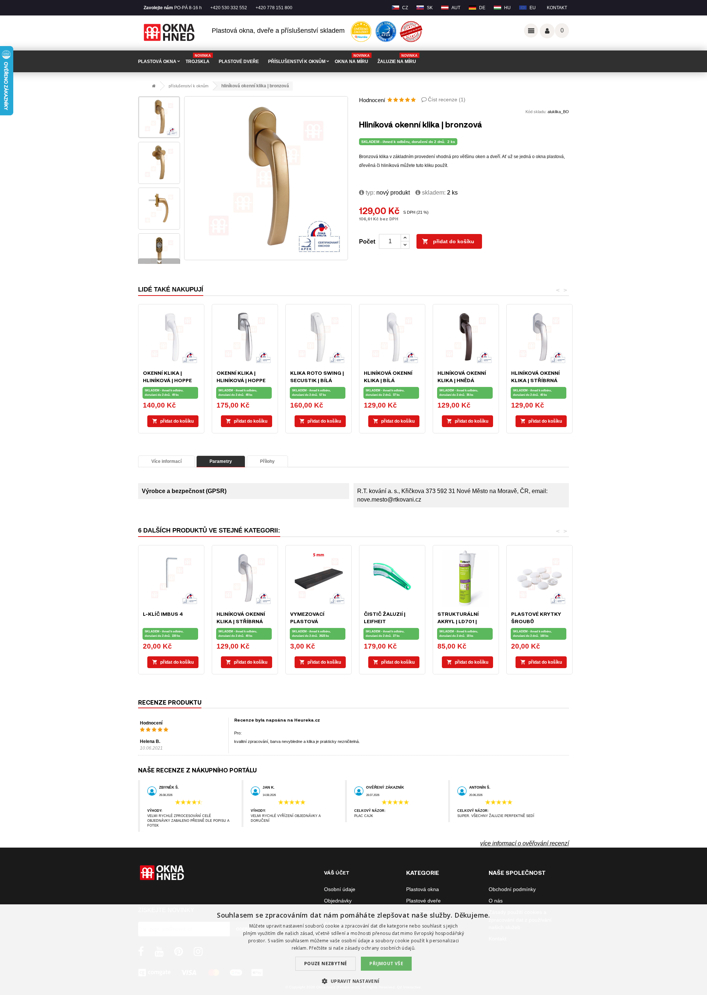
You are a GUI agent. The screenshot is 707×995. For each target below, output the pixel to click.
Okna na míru (352, 59)
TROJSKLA (198, 59)
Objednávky (338, 901)
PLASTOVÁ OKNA (157, 61)
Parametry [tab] (221, 461)
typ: (369, 192)
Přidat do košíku (448, 241)
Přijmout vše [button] (386, 963)
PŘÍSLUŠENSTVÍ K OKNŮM (297, 61)
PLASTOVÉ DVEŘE (239, 61)
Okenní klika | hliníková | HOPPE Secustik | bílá (167, 380)
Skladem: (433, 192)
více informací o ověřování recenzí (524, 843)
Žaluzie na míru (397, 59)
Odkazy (531, 31)
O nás (496, 901)
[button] (353, 981)
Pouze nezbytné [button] (325, 963)
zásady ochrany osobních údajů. (380, 948)
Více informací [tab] (166, 461)
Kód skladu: (535, 111)
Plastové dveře (423, 901)
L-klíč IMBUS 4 (163, 614)
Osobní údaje (339, 889)
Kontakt (557, 7)
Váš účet (547, 31)
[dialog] (353, 949)
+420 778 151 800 (274, 7)
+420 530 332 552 (228, 7)
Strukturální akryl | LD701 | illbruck (458, 621)
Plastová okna (422, 889)
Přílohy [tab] (267, 461)
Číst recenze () (446, 99)
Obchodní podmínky (512, 889)
